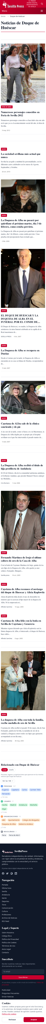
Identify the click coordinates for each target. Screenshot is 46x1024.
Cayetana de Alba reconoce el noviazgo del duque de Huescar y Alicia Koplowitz (23, 590)
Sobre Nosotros (8, 932)
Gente (4, 898)
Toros (4, 905)
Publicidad (6, 990)
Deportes (5, 901)
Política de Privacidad (10, 939)
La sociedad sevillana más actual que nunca (20, 155)
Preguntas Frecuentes (10, 993)
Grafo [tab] (11, 770)
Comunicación (7, 908)
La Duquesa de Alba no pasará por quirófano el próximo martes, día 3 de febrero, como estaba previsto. (21, 223)
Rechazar (12, 1019)
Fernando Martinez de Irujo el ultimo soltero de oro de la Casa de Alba (21, 559)
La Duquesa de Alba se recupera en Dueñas (20, 352)
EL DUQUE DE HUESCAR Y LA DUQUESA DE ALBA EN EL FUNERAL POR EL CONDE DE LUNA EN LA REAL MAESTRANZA (22, 320)
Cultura (5, 911)
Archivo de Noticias (9, 918)
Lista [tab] (4, 770)
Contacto (5, 952)
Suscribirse (23, 977)
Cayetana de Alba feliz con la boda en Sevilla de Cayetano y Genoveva (21, 622)
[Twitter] (7, 873)
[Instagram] (11, 873)
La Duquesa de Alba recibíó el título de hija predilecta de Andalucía (22, 466)
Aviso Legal (6, 949)
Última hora (6, 888)
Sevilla (4, 891)
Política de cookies (9, 1014)
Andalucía (6, 895)
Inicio (3, 16)
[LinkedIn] (16, 873)
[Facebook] (3, 873)
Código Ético (7, 936)
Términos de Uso (8, 946)
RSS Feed (5, 921)
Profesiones (6, 914)
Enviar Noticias (8, 996)
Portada (5, 885)
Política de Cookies (9, 942)
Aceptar (34, 1019)
